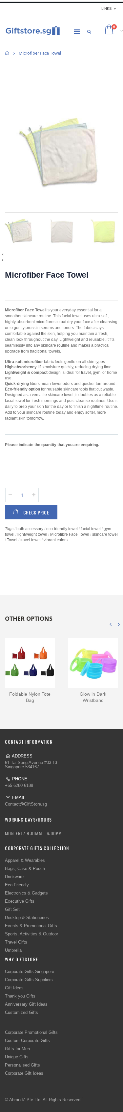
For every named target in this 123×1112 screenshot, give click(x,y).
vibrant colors (56, 540)
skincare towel (105, 534)
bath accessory (29, 529)
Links (106, 8)
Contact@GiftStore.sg (26, 804)
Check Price (36, 512)
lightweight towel (32, 534)
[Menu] (77, 31)
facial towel (91, 529)
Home (7, 53)
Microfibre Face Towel (69, 534)
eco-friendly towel (62, 529)
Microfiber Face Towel (47, 274)
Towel (12, 540)
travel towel (30, 540)
